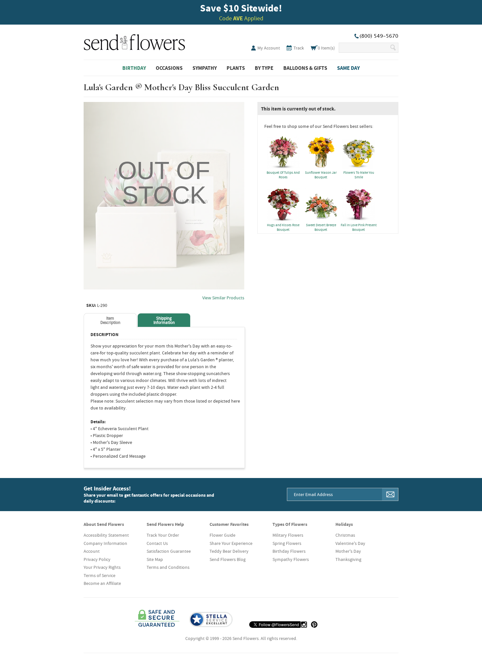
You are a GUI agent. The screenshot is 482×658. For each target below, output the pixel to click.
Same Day (348, 68)
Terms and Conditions (168, 567)
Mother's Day (348, 551)
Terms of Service (99, 575)
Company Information (105, 543)
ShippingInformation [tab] (164, 320)
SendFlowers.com (134, 41)
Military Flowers (287, 535)
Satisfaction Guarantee (169, 551)
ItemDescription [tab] (110, 320)
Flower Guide (222, 535)
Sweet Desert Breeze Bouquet (321, 227)
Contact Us (157, 543)
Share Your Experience (231, 543)
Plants (236, 68)
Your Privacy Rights (102, 567)
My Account (268, 48)
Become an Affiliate (102, 583)
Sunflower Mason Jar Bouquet (321, 174)
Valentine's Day (350, 543)
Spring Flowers (286, 543)
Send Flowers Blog (228, 559)
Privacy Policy (97, 559)
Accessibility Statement (106, 535)
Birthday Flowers (289, 551)
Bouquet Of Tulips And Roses (283, 174)
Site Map (155, 559)
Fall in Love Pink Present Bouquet (359, 227)
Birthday (134, 68)
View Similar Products (223, 298)
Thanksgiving (348, 559)
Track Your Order (163, 535)
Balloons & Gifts (305, 68)
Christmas (345, 535)
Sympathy (204, 68)
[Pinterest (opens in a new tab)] (314, 624)
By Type (264, 68)
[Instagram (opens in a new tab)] (304, 624)
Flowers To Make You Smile (358, 174)
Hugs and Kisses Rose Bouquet (283, 227)
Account (92, 551)
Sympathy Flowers (290, 559)
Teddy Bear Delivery (229, 551)
